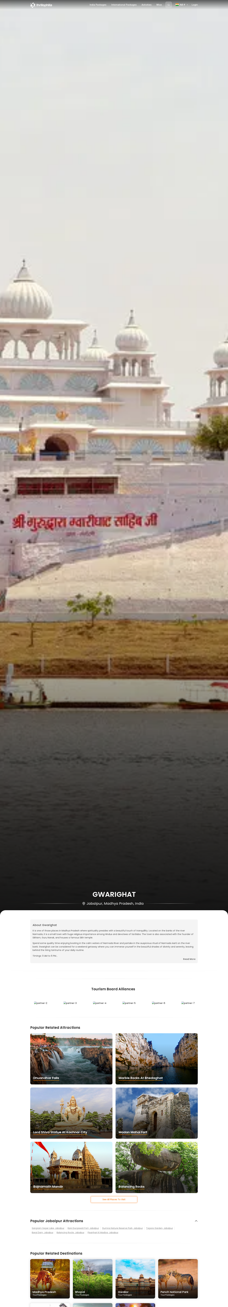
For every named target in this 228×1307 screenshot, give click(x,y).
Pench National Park (174, 1293)
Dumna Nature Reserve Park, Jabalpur (122, 1228)
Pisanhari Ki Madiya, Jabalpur (103, 1232)
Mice (159, 4)
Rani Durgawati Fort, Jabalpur (83, 1228)
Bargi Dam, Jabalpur (42, 1232)
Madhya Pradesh (44, 1293)
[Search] (168, 5)
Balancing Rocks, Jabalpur (70, 1232)
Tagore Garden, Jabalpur (159, 1228)
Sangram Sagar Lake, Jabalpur (48, 1228)
